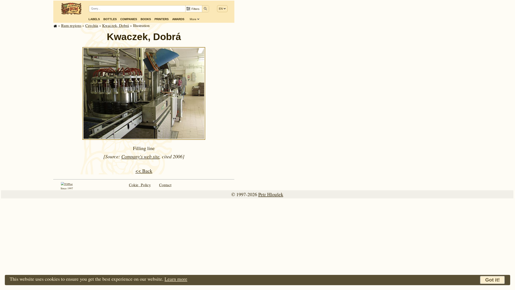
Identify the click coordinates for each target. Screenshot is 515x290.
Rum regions (71, 25)
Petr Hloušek (270, 194)
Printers (161, 19)
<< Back (143, 171)
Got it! (492, 280)
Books (146, 19)
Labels (94, 19)
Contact (165, 184)
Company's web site (140, 156)
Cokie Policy (140, 184)
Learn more (176, 279)
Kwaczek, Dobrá (115, 25)
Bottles (110, 19)
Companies (128, 19)
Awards (178, 19)
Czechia (91, 25)
